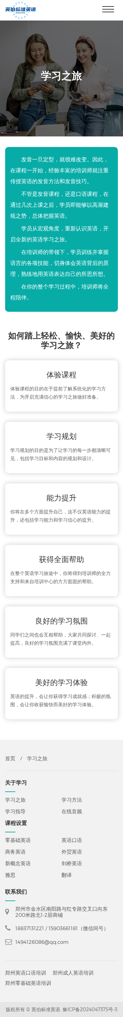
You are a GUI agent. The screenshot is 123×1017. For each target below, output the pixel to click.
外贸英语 (72, 851)
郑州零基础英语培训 (28, 984)
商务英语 (15, 851)
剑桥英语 (72, 863)
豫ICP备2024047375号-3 (90, 1009)
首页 (10, 758)
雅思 (10, 875)
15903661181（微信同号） (79, 928)
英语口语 (72, 840)
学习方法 (72, 800)
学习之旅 (15, 800)
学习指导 (15, 811)
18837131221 (29, 928)
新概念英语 (18, 863)
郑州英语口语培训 (25, 974)
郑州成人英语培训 (73, 974)
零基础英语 (18, 840)
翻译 (67, 875)
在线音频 (72, 811)
